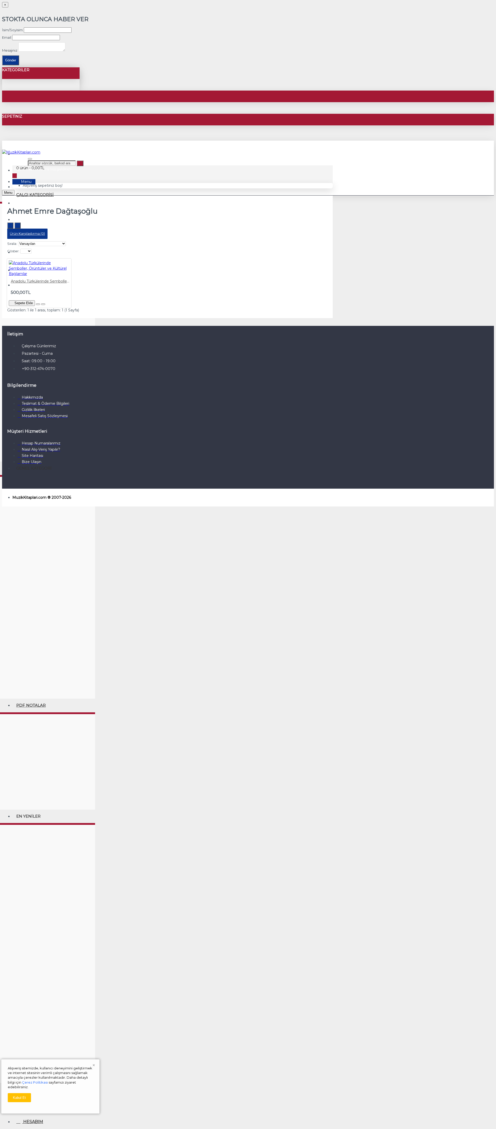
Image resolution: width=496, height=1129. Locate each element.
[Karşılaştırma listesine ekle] (43, 304)
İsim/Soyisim (12, 30)
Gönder (10, 60)
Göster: (13, 251)
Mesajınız (9, 50)
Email (6, 37)
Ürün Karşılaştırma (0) (27, 233)
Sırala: (12, 243)
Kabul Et (19, 1098)
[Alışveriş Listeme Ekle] (38, 304)
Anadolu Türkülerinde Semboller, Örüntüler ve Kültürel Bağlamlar (40, 281)
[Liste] (10, 225)
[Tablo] (17, 225)
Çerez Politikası (35, 1082)
